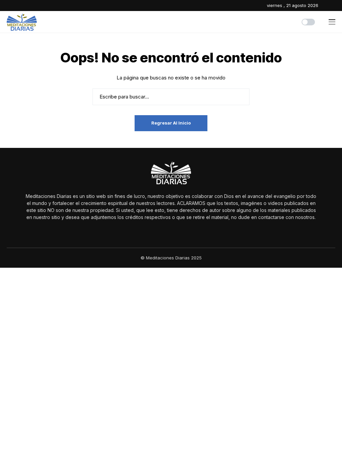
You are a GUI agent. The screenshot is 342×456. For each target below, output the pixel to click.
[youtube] (333, 5)
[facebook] (325, 5)
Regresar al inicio (171, 123)
